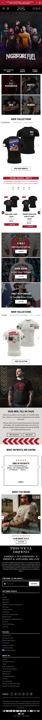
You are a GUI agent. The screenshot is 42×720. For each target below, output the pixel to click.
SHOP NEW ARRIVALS (21, 169)
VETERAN (4, 315)
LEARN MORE (21, 542)
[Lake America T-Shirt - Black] (21, 145)
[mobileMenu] (3, 8)
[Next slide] (38, 145)
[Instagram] (19, 694)
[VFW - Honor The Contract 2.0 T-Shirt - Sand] (21, 338)
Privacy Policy (5, 643)
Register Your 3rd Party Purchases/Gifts (12, 604)
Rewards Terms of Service (8, 640)
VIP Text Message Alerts (8, 676)
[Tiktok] (27, 694)
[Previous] (3, 3)
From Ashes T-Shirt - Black (11, 215)
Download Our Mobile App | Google (11, 683)
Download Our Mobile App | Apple (10, 686)
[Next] (37, 3)
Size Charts (5, 626)
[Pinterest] (23, 694)
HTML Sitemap (16, 716)
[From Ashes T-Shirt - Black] (11, 203)
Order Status (5, 607)
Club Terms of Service (7, 638)
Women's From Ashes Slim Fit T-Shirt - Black (29, 216)
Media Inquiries (6, 674)
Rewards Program (6, 617)
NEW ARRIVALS (5, 122)
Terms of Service (6, 635)
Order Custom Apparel (8, 666)
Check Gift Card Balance (8, 624)
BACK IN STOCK (17, 122)
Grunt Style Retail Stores (8, 661)
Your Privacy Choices (7, 648)
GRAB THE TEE (29, 435)
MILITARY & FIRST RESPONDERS (19, 315)
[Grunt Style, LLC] (21, 8)
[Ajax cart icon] (39, 8)
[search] (34, 8)
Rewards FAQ (5, 599)
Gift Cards (4, 679)
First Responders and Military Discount (12, 619)
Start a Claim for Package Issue (10, 614)
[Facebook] (11, 694)
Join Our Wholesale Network (9, 669)
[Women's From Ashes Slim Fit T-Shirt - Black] (29, 203)
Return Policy (5, 602)
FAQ (3, 595)
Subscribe (34, 584)
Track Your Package (7, 609)
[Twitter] (15, 694)
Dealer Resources (6, 671)
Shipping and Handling (8, 645)
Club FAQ (4, 597)
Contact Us (5, 621)
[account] (36, 8)
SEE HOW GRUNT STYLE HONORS (12, 181)
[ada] (8, 8)
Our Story (4, 659)
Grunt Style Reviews (7, 681)
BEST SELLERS (29, 122)
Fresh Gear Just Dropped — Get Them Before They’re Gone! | (19, 2)
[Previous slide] (4, 145)
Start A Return (5, 612)
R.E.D (31, 315)
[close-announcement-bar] (40, 2)
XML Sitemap (25, 716)
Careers (4, 664)
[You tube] (31, 694)
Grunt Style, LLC (16, 701)
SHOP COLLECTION (21, 361)
